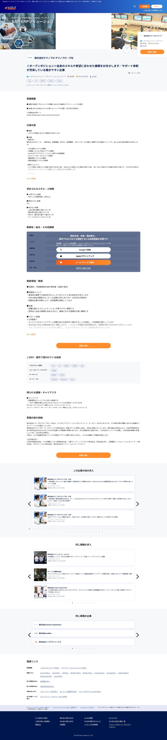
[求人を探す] (134, 6)
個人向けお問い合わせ (67, 718)
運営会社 (38, 724)
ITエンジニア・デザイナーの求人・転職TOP (38, 707)
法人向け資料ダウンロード (92, 721)
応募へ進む (83, 345)
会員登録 (144, 6)
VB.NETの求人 (76, 673)
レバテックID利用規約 (70, 243)
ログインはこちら (83, 268)
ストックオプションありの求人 (90, 691)
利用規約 (59, 243)
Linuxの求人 (58, 676)
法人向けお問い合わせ (67, 721)
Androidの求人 (123, 673)
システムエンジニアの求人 (49, 668)
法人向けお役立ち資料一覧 (117, 721)
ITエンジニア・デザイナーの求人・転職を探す (65, 707)
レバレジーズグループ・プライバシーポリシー (92, 243)
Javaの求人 (56, 673)
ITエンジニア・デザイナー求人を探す (53, 696)
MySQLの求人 (88, 673)
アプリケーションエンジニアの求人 (74, 668)
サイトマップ (113, 718)
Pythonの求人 (99, 673)
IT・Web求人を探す (41, 718)
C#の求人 (65, 673)
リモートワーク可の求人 (49, 691)
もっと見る (31, 178)
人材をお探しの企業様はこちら (152, 10)
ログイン (157, 6)
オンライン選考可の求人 (68, 691)
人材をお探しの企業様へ (42, 721)
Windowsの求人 (46, 676)
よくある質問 (88, 718)
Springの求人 (45, 673)
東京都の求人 (45, 681)
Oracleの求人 (111, 673)
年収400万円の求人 (47, 686)
